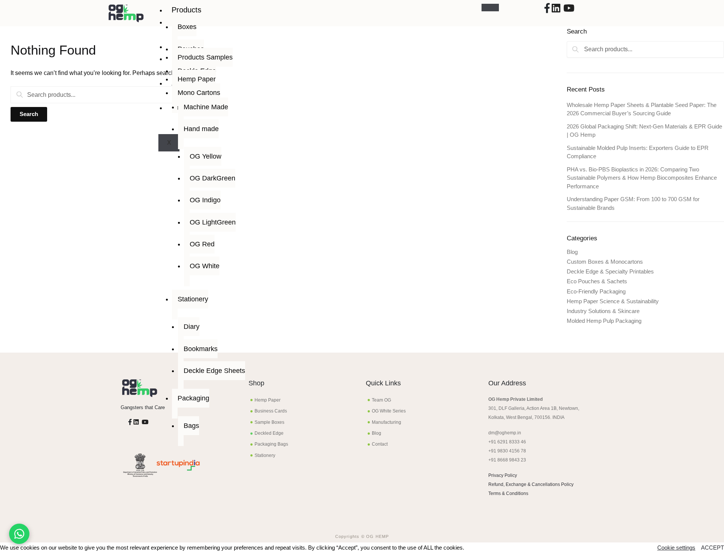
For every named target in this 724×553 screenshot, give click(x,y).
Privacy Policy (502, 475)
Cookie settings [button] (676, 548)
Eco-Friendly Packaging (596, 291)
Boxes (187, 27)
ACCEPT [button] (712, 548)
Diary (191, 326)
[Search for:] (110, 95)
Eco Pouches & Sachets (597, 281)
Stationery (193, 299)
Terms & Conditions (508, 493)
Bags (191, 425)
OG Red (202, 244)
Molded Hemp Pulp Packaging (604, 321)
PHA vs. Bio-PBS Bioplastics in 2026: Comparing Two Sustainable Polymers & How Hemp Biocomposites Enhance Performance (642, 177)
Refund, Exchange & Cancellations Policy (531, 484)
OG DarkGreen (212, 178)
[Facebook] (547, 9)
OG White (204, 266)
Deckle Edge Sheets (214, 370)
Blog (572, 252)
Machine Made (206, 107)
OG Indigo (205, 200)
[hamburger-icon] (490, 7)
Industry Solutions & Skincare (603, 311)
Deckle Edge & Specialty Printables (610, 271)
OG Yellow (205, 156)
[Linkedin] (556, 9)
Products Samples (205, 57)
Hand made (201, 129)
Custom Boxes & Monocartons (605, 261)
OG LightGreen (213, 222)
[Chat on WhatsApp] (19, 534)
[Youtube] (568, 9)
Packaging (193, 398)
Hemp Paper (197, 79)
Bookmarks (201, 349)
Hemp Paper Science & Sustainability (613, 301)
